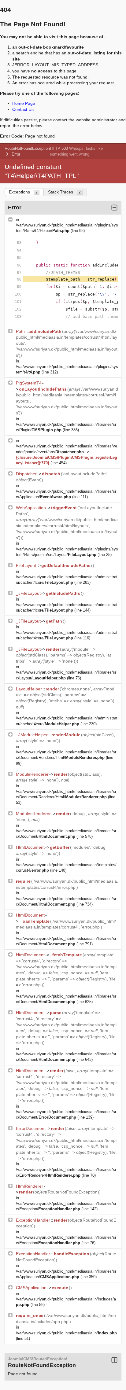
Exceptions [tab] (23, 191)
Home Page (23, 103)
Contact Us (23, 109)
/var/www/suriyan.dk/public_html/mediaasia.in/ (66, 1333)
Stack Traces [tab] (64, 191)
